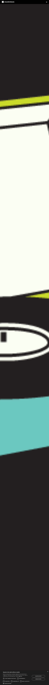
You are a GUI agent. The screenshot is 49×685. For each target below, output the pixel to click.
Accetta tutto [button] (38, 676)
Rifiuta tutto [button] (38, 679)
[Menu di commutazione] (46, 2)
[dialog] (24, 677)
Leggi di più (20, 676)
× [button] (47, 671)
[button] (17, 683)
